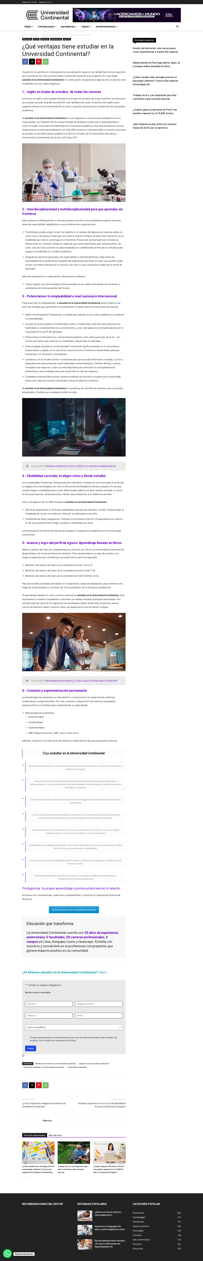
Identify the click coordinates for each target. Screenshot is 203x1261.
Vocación (67, 39)
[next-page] (29, 1183)
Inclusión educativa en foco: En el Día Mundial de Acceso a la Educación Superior (102, 1110)
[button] (177, 27)
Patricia (47, 1125)
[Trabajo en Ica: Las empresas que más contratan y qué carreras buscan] (74, 1158)
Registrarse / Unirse (29, 2)
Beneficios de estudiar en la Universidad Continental (55, 1069)
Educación (44, 39)
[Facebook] (25, 62)
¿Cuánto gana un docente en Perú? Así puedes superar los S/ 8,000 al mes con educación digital (108, 1174)
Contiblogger (46, 26)
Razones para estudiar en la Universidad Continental (43, 1072)
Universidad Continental (76, 1072)
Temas (27, 26)
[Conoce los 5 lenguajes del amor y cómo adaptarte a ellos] (84, 1235)
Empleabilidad (56, 39)
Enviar (31, 1053)
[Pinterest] (39, 62)
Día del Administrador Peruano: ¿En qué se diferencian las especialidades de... (110, 1249)
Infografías (68, 26)
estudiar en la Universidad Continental (94, 1069)
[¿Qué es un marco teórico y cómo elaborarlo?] (84, 1221)
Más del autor (55, 1140)
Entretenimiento (105, 26)
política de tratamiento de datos (60, 1045)
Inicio (24, 35)
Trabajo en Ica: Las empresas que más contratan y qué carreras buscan (72, 1174)
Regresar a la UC (45, 2)
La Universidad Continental (46, 933)
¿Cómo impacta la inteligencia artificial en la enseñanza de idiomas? (44, 1110)
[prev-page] (24, 1183)
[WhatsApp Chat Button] (7, 1253)
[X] (32, 62)
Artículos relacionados (34, 1140)
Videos (85, 26)
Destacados (34, 35)
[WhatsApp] (46, 62)
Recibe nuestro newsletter (38, 997)
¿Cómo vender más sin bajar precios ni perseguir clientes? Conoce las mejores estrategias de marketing (38, 1174)
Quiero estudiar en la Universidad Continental (74, 909)
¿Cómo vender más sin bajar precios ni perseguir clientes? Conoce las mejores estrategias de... (155, 81)
